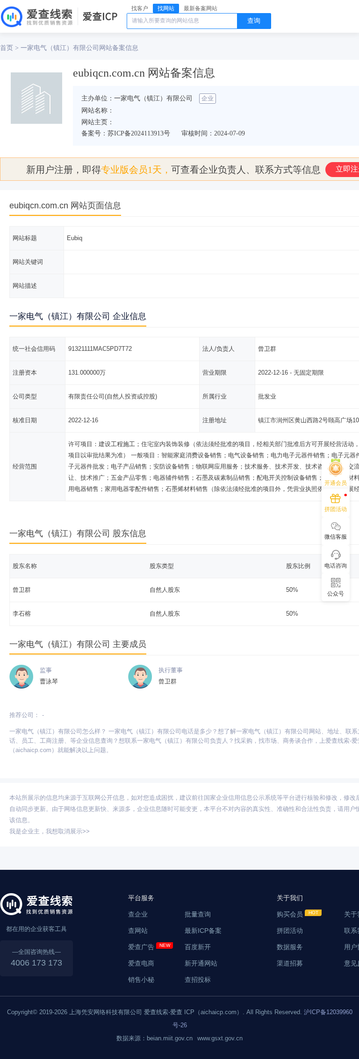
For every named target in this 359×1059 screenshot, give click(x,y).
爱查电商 (141, 963)
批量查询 (198, 914)
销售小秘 (141, 979)
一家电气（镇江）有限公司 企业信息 (77, 316)
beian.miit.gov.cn (170, 1038)
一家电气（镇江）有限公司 (60, 47)
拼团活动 (290, 930)
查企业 (138, 914)
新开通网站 (201, 963)
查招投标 (198, 979)
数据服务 (290, 947)
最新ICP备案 (203, 930)
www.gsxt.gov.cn (220, 1038)
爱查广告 (141, 947)
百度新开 (198, 947)
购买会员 (290, 914)
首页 (6, 47)
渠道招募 (290, 963)
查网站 (138, 930)
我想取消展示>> (68, 831)
